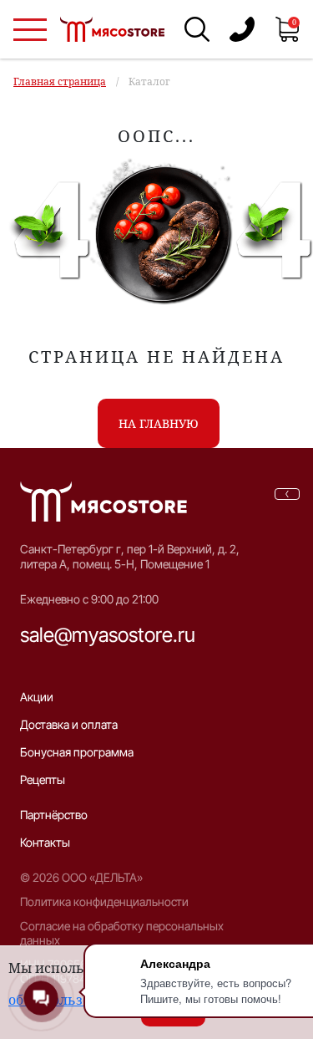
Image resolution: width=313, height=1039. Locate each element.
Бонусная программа (77, 752)
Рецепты (42, 779)
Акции (36, 697)
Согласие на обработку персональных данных (122, 933)
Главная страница (59, 81)
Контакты (45, 842)
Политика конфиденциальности (104, 901)
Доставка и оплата (69, 724)
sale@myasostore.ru (107, 635)
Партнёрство (54, 814)
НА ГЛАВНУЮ (159, 423)
